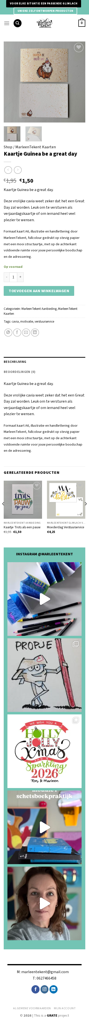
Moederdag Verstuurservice (65, 527)
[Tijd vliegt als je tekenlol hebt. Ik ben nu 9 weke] (44, 827)
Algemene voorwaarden (32, 1008)
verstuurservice (44, 321)
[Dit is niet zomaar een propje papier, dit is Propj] (44, 675)
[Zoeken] (18, 23)
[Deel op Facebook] (17, 332)
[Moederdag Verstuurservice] (66, 500)
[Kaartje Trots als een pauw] (23, 500)
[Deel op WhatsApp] (8, 332)
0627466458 (46, 978)
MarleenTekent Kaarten (35, 147)
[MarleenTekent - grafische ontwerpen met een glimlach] (44, 23)
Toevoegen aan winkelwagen (39, 291)
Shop (8, 147)
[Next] (77, 82)
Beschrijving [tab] (15, 362)
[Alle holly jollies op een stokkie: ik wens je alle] (44, 751)
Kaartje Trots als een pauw (22, 527)
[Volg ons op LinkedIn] (53, 989)
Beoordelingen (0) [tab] (19, 372)
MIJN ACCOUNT (65, 1008)
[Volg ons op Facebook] (35, 989)
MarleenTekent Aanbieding (39, 309)
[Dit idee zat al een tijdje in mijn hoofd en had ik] (44, 599)
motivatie (26, 321)
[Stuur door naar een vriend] (26, 332)
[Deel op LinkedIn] (35, 332)
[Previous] (11, 82)
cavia (15, 321)
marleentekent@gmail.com (45, 972)
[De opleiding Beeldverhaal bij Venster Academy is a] (44, 903)
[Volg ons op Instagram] (45, 989)
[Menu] (7, 23)
